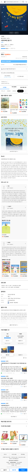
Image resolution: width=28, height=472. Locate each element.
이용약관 (7, 462)
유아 (6, 285)
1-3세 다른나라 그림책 (16, 285)
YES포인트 (3, 56)
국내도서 (3, 285)
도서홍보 (12, 465)
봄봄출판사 (3, 46)
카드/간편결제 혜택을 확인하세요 (19, 64)
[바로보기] (11, 349)
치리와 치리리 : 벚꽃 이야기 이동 (14, 108)
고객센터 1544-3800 (6, 457)
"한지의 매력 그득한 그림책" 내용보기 (14, 381)
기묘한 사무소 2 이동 (6, 269)
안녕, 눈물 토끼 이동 (15, 271)
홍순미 (6, 44)
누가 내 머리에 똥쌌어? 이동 (23, 440)
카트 (26, 2)
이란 (2, 44)
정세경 (11, 44)
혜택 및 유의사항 (7, 343)
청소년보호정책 (19, 462)
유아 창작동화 (16, 287)
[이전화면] (1, 2)
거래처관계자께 (17, 463)
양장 (9, 296)
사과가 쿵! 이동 (5, 437)
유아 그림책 (10, 287)
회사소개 (12, 463)
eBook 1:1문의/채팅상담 (13, 458)
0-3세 (9, 285)
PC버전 (9, 463)
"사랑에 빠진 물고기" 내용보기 (14, 395)
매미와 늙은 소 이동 (5, 106)
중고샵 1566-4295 (21, 457)
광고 (16, 465)
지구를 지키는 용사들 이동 (23, 106)
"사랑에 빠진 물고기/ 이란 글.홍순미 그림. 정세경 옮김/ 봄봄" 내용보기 (14, 367)
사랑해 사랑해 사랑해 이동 (14, 438)
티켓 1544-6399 (14, 457)
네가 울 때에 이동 (6, 230)
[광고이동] (23, 2)
